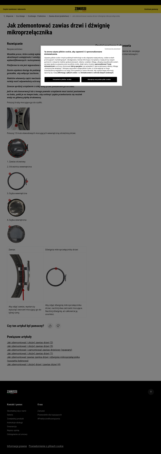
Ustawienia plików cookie (62, 79)
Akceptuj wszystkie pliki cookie (99, 79)
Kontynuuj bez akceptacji (112, 48)
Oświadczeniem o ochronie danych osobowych (97, 73)
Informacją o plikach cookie (67, 73)
